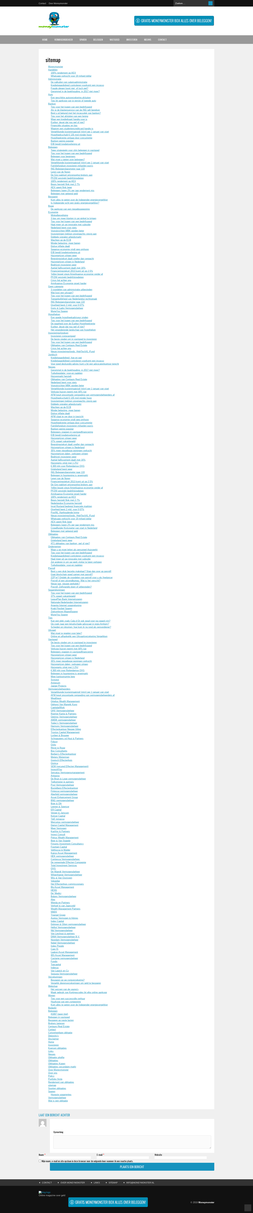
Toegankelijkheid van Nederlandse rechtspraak (74, 299)
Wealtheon (56, 698)
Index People (57, 946)
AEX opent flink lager (61, 187)
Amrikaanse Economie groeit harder (68, 283)
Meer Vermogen (58, 828)
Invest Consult (58, 834)
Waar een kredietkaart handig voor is (69, 119)
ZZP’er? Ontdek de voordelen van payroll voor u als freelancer (82, 577)
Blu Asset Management (62, 887)
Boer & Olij (56, 803)
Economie (53, 212)
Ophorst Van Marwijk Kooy (64, 704)
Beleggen (98, 39)
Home (45, 39)
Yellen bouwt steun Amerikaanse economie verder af (77, 274)
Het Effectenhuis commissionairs (67, 884)
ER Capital (56, 809)
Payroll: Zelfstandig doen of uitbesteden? (71, 587)
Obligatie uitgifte (56, 1057)
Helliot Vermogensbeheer (63, 927)
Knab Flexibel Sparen (61, 608)
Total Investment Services (64, 865)
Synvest (55, 679)
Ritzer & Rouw (58, 748)
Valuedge (55, 881)
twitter (204, 1194)
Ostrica (54, 763)
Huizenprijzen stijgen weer (64, 255)
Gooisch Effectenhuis (61, 760)
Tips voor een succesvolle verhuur (68, 998)
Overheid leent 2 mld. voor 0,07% (67, 305)
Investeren (131, 39)
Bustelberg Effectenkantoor (64, 788)
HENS (54, 890)
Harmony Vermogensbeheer (64, 726)
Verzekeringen (55, 977)
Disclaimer (53, 1039)
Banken (52, 104)
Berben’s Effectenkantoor (63, 754)
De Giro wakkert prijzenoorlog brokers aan (71, 175)
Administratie (54, 79)
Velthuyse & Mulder (60, 850)
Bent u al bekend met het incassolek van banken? (76, 113)
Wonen (51, 995)
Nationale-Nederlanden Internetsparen (69, 602)
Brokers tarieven (56, 1023)
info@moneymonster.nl (140, 1183)
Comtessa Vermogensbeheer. (65, 859)
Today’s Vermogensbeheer (64, 723)
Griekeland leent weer (61, 469)
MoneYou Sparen (59, 311)
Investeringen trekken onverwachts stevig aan (74, 234)
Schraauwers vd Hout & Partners (67, 738)
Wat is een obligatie (58, 1100)
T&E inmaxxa (57, 819)
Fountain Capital (59, 847)
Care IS (54, 949)
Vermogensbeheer (63, 39)
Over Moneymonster (58, 3)
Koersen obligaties (57, 1048)
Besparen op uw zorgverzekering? (68, 980)
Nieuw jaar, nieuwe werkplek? (65, 583)
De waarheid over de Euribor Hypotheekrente (73, 323)
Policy (51, 1076)
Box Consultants (59, 751)
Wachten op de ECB (61, 240)
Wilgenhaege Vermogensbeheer (66, 874)
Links (51, 1051)
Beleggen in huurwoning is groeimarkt (69, 475)
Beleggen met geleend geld (64, 193)
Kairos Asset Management (64, 853)
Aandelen (52, 69)
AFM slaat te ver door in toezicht (67, 416)
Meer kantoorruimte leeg (63, 676)
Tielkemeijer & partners (62, 782)
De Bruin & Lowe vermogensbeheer (68, 778)
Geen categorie (55, 286)
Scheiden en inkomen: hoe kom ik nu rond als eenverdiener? (81, 627)
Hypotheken (54, 314)
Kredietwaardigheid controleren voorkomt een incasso (77, 85)
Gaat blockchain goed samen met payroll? (72, 574)
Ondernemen (54, 546)
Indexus (55, 967)
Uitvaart (52, 630)
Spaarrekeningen (56, 590)
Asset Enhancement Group (64, 797)
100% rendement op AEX (63, 73)
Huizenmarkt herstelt (61, 376)
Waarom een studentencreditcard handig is (72, 128)
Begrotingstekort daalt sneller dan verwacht (72, 258)
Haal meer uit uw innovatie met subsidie (71, 224)
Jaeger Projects (58, 686)
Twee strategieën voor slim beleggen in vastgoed (75, 150)
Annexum (55, 682)
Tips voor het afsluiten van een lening (69, 116)
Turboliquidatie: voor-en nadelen (66, 373)
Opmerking (58, 1132)
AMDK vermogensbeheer (63, 720)
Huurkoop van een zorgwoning (66, 1001)
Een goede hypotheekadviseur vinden (69, 317)
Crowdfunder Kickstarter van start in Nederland (74, 528)
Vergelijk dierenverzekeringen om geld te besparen (76, 983)
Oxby (53, 744)
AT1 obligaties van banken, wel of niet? (70, 543)
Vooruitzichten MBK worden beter (67, 230)
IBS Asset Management (63, 955)
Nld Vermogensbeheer (62, 930)
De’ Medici (56, 893)
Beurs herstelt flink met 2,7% (65, 184)
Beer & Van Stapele (60, 840)
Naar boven (247, 1207)
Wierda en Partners (60, 902)
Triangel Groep (58, 915)
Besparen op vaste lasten (61, 1020)
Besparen (53, 196)
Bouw (51, 206)
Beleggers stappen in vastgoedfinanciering (72, 432)
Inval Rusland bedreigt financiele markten (71, 506)
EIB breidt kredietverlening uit (65, 144)
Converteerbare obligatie (60, 1032)
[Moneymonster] (54, 25)
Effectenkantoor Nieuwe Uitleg (66, 729)
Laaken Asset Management (64, 952)
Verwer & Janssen (60, 813)
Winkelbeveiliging (59, 215)
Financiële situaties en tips (64, 125)
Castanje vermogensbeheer (64, 958)
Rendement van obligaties (61, 1082)
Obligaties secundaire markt (62, 1066)
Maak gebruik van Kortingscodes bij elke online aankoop (79, 992)
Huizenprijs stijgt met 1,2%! (64, 463)
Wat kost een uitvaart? (62, 292)
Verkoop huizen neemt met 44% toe (68, 391)
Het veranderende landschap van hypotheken (73, 330)
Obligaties (53, 534)
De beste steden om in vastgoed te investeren (74, 339)
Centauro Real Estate (59, 1026)
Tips (50, 617)
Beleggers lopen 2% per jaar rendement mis (72, 190)
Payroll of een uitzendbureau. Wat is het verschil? (75, 580)
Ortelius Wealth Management (65, 701)
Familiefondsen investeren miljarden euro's (72, 165)
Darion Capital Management (64, 825)
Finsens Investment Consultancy (67, 843)
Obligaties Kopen (56, 1063)
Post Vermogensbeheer (62, 785)
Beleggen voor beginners (63, 156)
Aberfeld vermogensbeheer (64, 794)
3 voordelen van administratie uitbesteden (71, 289)
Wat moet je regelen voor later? (66, 633)
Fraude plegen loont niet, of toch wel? (69, 88)
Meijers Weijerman (60, 757)
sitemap (52, 1085)
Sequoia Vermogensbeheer (64, 974)
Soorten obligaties (57, 1088)
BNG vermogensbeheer (62, 800)
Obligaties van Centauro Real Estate (69, 345)
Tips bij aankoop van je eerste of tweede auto (73, 100)
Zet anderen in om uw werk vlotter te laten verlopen (76, 562)
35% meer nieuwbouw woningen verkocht (71, 450)
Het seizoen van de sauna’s (64, 989)
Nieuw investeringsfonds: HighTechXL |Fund (73, 351)
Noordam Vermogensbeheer (64, 939)
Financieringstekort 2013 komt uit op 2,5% (72, 271)
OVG (53, 868)
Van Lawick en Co (60, 970)
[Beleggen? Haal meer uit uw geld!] (174, 24)
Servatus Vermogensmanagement (68, 772)
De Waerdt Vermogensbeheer (65, 871)
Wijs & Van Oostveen (61, 878)
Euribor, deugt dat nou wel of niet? (68, 122)
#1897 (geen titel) (59, 1014)
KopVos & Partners (60, 831)
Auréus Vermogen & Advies (64, 918)
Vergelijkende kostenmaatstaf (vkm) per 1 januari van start (80, 131)
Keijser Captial (58, 816)
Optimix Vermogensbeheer (64, 717)
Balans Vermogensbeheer (63, 896)
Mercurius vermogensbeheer (65, 822)
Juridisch (52, 354)
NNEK (54, 912)
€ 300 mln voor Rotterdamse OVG (68, 466)
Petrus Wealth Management (64, 837)
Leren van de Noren (60, 172)
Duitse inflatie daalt (60, 246)
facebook (211, 1194)
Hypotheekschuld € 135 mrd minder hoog (71, 134)
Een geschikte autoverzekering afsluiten (71, 97)
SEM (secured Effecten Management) (69, 766)
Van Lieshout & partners (63, 933)
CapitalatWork (58, 707)
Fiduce (54, 741)
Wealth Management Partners (65, 909)
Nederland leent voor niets (64, 227)
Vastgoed (114, 39)
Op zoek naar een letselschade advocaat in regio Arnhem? (80, 624)
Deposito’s (53, 1035)
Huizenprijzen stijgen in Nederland (68, 261)
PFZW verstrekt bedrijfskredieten (67, 178)
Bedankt (52, 1008)
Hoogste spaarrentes (61, 1094)
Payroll (51, 568)
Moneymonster (55, 66)
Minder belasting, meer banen (65, 243)
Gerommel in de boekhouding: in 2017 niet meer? (75, 91)
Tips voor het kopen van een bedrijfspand (71, 107)
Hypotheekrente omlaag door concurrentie (71, 138)
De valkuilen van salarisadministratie (69, 82)
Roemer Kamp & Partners (63, 713)
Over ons (52, 1073)
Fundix (54, 961)
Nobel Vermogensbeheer (63, 943)
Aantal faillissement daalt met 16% (68, 268)
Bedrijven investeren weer (63, 265)
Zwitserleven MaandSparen (64, 611)
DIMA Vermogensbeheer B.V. (65, 936)
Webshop (52, 986)
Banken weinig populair (62, 141)
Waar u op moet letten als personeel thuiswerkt (74, 549)
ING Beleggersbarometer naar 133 (68, 169)
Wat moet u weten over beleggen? (68, 159)
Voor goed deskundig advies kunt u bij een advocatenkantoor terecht (85, 364)
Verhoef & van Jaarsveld (63, 905)
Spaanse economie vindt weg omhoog (70, 249)
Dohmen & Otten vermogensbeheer (68, 924)
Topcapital (56, 964)
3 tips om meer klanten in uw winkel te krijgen (73, 218)
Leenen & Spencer (60, 806)
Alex (53, 899)
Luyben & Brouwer (60, 735)
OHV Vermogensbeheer (62, 710)
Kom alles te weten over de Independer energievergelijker (79, 199)
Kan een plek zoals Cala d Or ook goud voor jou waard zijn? (80, 621)
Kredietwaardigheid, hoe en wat (66, 357)
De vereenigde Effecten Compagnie (68, 862)
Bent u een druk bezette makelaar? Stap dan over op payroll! (81, 571)
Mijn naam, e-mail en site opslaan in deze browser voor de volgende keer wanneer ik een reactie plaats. (87, 1161)
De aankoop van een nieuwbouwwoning (70, 209)
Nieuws (147, 39)
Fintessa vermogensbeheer (64, 791)
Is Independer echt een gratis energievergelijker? (75, 203)
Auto (50, 94)
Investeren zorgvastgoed (63, 336)
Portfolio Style (55, 1079)
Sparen (83, 39)
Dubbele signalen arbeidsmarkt (66, 237)
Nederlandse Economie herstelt (66, 503)
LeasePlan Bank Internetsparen (66, 599)
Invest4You (56, 769)
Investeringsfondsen (58, 333)
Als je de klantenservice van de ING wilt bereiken (75, 110)
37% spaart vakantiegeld (63, 441)
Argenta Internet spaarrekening (66, 605)
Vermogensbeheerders (59, 689)
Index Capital (57, 921)
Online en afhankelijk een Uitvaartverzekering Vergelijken (79, 636)
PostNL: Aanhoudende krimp (65, 512)
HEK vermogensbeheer (62, 856)
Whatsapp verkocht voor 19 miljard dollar (71, 76)
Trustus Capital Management (65, 732)
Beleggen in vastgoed (59, 1017)
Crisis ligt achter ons (61, 280)
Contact (42, 3)
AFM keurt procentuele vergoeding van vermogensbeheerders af (83, 395)
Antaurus (55, 775)
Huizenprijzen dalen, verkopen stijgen (69, 453)
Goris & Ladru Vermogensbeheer (67, 308)
